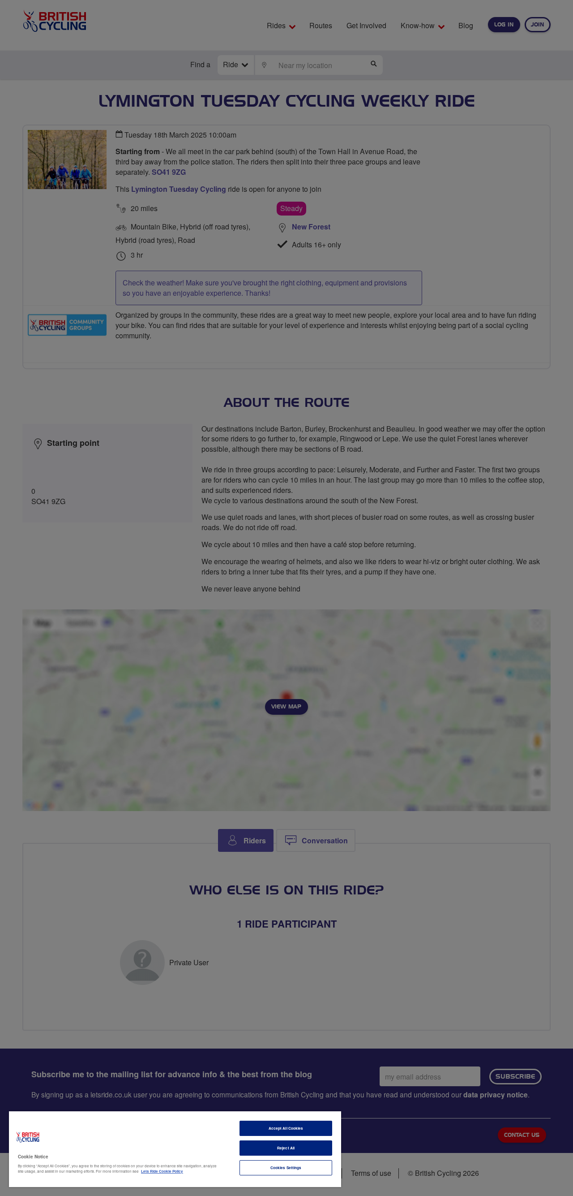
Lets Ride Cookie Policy (162, 1171)
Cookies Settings (285, 1167)
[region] (175, 1149)
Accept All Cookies (286, 1128)
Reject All (286, 1147)
